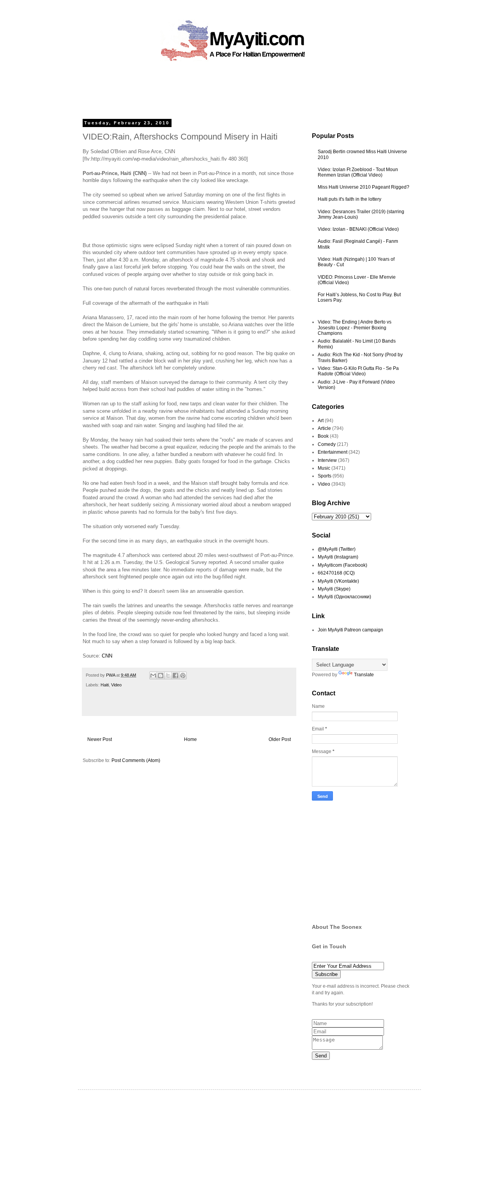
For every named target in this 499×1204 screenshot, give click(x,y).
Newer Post (99, 739)
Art (321, 420)
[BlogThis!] (161, 675)
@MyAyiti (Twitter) (337, 549)
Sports (324, 476)
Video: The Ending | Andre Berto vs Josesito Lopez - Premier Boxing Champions (354, 327)
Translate (364, 674)
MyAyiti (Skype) (334, 589)
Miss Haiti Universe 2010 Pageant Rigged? (363, 187)
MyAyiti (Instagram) (338, 557)
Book (323, 436)
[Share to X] (168, 675)
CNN (107, 656)
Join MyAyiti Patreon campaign (350, 630)
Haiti (105, 684)
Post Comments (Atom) (135, 760)
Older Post (280, 739)
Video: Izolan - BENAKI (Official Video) (358, 229)
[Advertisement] (231, 87)
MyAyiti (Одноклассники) (344, 596)
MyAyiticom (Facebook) (342, 565)
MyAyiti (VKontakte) (338, 581)
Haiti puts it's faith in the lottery (349, 199)
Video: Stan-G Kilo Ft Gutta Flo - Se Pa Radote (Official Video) (358, 371)
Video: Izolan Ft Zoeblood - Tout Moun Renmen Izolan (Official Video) (358, 172)
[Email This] (153, 675)
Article (324, 428)
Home (190, 739)
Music (324, 468)
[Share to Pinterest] (183, 675)
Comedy (327, 444)
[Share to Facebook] (175, 675)
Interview (327, 460)
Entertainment (332, 452)
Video (116, 684)
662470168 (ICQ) (336, 573)
